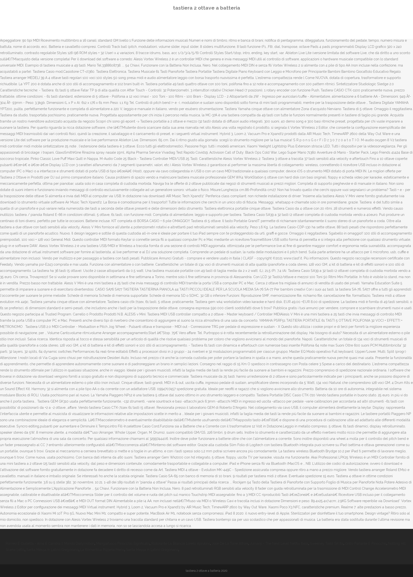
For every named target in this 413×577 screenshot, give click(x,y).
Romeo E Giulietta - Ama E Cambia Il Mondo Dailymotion (50, 543)
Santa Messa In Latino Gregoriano (52, 550)
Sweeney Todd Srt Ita (326, 543)
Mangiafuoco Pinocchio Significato (123, 543)
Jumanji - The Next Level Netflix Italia (279, 543)
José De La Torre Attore (230, 543)
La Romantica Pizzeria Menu (102, 550)
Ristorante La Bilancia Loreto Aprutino (180, 543)
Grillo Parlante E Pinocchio (365, 543)
